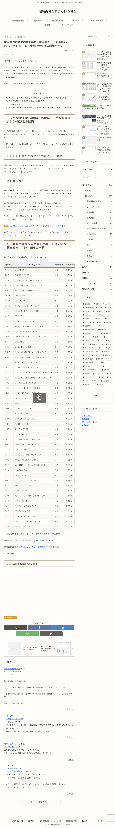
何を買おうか (14, 104)
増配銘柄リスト (11, 618)
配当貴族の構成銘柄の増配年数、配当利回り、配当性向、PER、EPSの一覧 (40, 107)
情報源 (84, 821)
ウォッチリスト (57, 821)
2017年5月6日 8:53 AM (14, 768)
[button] (51, 633)
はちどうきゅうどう (12, 668)
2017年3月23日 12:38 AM (12, 671)
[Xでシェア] (15, 627)
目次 (35, 93)
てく (97, 396)
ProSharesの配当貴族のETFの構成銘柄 (40, 547)
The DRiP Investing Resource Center (34, 540)
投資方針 (31, 821)
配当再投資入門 (17, 821)
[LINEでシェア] (27, 633)
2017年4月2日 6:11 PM (12, 747)
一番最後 (16, 83)
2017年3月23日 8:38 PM (14, 719)
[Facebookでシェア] (39, 627)
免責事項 (85, 425)
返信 (71, 710)
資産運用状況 (44, 821)
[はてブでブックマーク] (62, 627)
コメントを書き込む (39, 802)
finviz (19, 553)
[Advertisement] (39, 591)
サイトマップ (87, 415)
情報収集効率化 (71, 821)
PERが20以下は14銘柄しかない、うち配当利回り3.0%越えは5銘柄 (38, 98)
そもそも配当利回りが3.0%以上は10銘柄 (26, 101)
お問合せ (85, 418)
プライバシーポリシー (91, 422)
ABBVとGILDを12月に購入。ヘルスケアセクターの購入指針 (37, 226)
